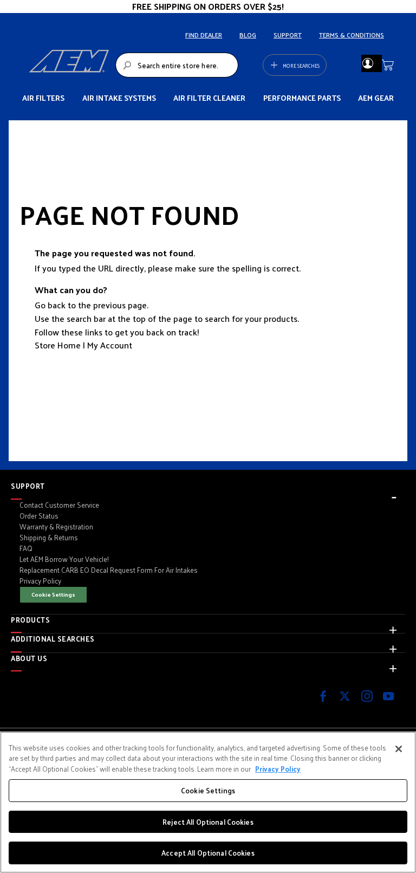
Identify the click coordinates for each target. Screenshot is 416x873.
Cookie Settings (53, 594)
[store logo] (68, 65)
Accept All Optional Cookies (208, 852)
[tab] (208, 486)
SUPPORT (288, 35)
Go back (50, 305)
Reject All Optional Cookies (207, 822)
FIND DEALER (203, 35)
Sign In (367, 63)
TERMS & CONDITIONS (351, 35)
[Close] (399, 749)
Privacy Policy (278, 768)
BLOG (247, 35)
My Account (109, 345)
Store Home (58, 345)
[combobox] (176, 65)
